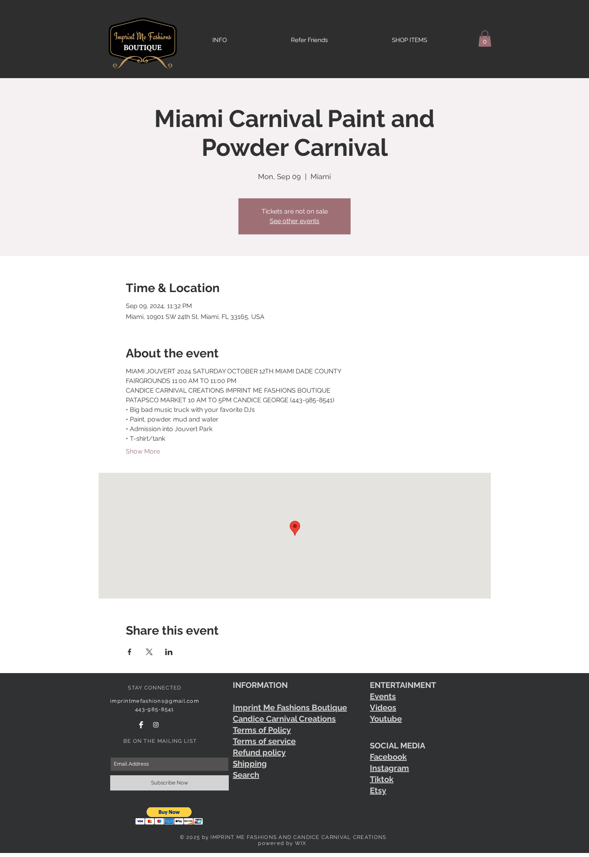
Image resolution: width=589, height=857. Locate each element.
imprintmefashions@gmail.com (154, 701)
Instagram (389, 768)
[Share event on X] (149, 652)
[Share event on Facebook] (129, 652)
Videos (383, 707)
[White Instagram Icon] (155, 724)
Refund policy (259, 752)
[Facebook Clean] (141, 724)
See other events (294, 221)
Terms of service (264, 741)
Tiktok (381, 779)
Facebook (388, 757)
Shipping (250, 763)
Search (246, 775)
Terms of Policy (262, 730)
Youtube (386, 719)
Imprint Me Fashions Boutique (290, 707)
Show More (143, 451)
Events (383, 696)
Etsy (378, 790)
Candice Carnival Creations (284, 719)
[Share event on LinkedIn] (169, 652)
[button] (485, 38)
